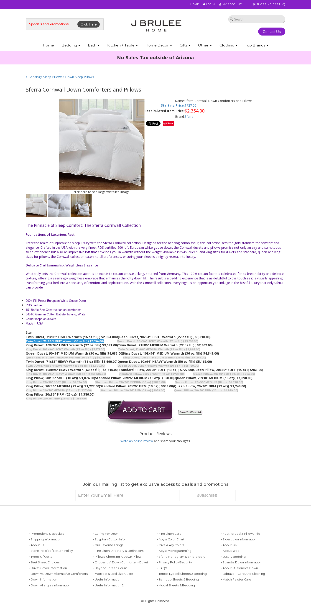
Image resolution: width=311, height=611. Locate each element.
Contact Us (272, 31)
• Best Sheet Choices (44, 562)
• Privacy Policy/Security (174, 562)
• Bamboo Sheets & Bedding (178, 579)
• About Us (36, 545)
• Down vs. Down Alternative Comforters (58, 573)
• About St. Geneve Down (239, 568)
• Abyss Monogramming (174, 550)
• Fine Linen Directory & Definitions (118, 550)
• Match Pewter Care (236, 579)
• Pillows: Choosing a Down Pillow (117, 556)
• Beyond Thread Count (110, 568)
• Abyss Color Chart (170, 539)
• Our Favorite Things (108, 545)
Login (210, 4)
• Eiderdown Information (239, 539)
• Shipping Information (45, 539)
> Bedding (33, 77)
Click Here (89, 24)
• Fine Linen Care (169, 533)
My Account (232, 4)
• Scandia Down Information (241, 562)
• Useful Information (107, 579)
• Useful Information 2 (108, 585)
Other (203, 45)
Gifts (184, 45)
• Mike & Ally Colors (170, 545)
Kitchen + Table (121, 45)
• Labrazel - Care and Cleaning (243, 573)
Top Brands (255, 45)
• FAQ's (162, 568)
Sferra (189, 116)
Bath (92, 45)
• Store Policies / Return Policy (51, 550)
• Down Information (43, 579)
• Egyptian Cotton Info (109, 539)
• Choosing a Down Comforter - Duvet (120, 562)
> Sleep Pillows (51, 77)
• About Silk (229, 545)
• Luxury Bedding (233, 556)
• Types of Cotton (41, 556)
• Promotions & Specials (46, 533)
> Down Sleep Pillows (78, 77)
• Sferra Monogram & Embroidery (181, 556)
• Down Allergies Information (50, 585)
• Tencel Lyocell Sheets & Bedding (182, 573)
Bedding (70, 45)
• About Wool (230, 550)
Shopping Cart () (270, 4)
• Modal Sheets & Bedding (176, 585)
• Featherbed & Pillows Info (240, 533)
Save (170, 123)
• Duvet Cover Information (48, 568)
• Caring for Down (106, 533)
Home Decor (157, 45)
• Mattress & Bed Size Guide (113, 573)
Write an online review (136, 441)
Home (194, 4)
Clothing (227, 45)
